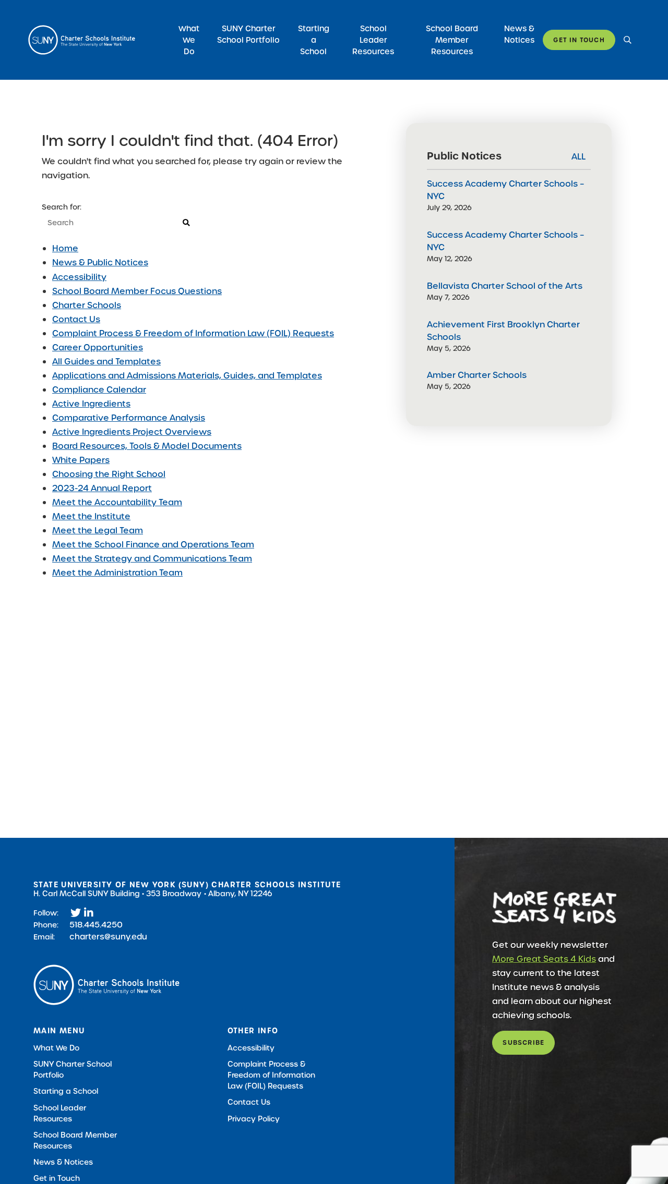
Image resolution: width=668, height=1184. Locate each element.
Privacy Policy (254, 1119)
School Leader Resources (373, 40)
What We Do (188, 40)
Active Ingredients (91, 404)
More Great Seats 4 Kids (544, 959)
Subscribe (523, 1042)
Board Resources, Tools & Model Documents (147, 446)
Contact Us (76, 319)
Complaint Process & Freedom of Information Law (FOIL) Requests (193, 333)
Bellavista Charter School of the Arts (504, 286)
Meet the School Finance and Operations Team (153, 545)
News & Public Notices (100, 262)
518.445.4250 (96, 924)
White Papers (81, 460)
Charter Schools (86, 305)
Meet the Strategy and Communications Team (152, 559)
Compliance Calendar (99, 390)
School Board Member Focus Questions (137, 291)
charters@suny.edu (108, 936)
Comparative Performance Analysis (128, 418)
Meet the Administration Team (117, 573)
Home (65, 248)
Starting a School (313, 40)
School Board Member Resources (452, 40)
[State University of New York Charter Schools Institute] (81, 40)
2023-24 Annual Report (102, 488)
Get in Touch (578, 39)
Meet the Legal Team (97, 530)
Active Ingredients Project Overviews (131, 432)
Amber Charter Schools (477, 375)
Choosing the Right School (108, 474)
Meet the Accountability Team (117, 502)
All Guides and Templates (106, 362)
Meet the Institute (91, 516)
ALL (578, 157)
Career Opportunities (97, 347)
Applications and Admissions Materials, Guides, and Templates (187, 376)
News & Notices (519, 34)
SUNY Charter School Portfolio (248, 34)
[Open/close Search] (627, 40)
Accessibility (79, 277)
